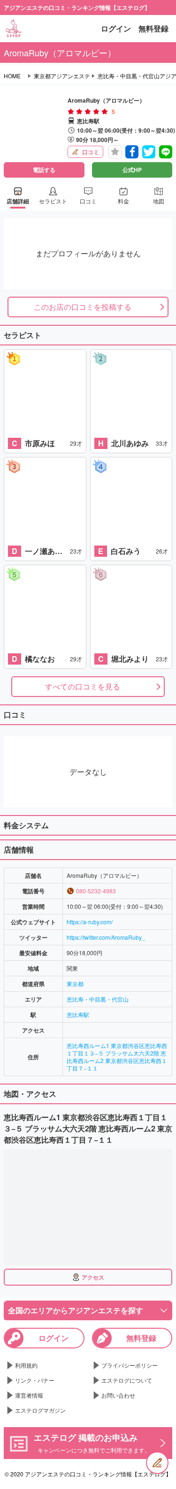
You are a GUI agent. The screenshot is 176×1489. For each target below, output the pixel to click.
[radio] (72, 111)
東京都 (75, 984)
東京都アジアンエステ (62, 76)
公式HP (132, 169)
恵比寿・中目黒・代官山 (98, 999)
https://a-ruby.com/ (90, 922)
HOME (12, 76)
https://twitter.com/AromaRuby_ (106, 937)
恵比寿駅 (78, 1014)
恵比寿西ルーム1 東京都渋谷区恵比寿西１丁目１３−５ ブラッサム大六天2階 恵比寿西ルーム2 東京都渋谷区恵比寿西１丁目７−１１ (117, 1056)
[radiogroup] (88, 111)
